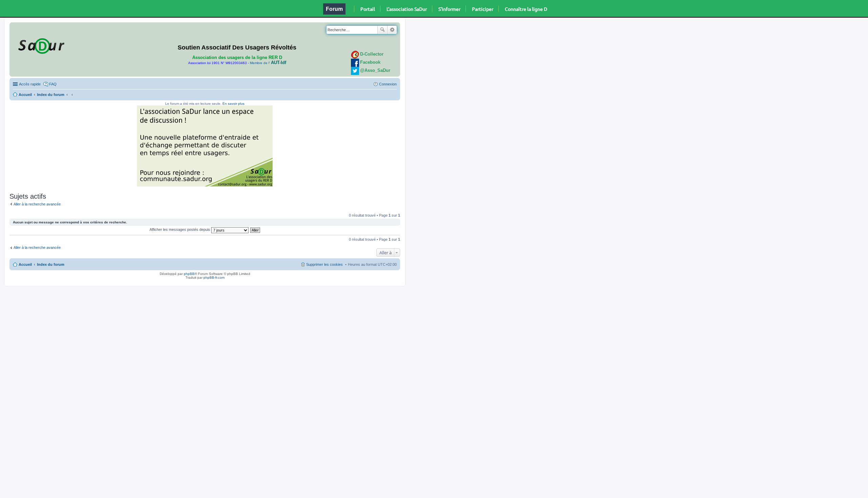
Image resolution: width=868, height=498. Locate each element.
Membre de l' (268, 63)
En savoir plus (233, 103)
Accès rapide (30, 84)
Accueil (25, 95)
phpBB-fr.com (213, 277)
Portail (367, 9)
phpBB (189, 274)
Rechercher (382, 30)
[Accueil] (40, 45)
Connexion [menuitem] (388, 84)
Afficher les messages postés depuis (180, 229)
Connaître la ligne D (526, 9)
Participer (482, 9)
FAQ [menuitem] (53, 84)
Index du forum (50, 95)
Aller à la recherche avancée (37, 204)
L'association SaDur (407, 9)
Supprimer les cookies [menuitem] (324, 264)
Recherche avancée (392, 30)
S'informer (449, 9)
